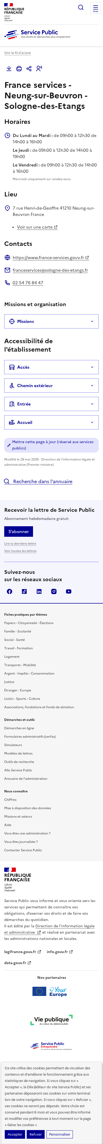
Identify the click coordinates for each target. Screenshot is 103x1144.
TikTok (24, 591)
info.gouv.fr (57, 952)
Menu (95, 11)
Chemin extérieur (35, 385)
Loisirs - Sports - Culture (22, 698)
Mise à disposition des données (27, 808)
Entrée (24, 404)
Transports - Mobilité (20, 665)
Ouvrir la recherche (81, 7)
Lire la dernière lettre (20, 543)
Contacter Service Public (23, 850)
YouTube (68, 591)
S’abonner (18, 531)
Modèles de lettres (18, 753)
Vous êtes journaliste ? (21, 841)
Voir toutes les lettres (20, 551)
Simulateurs (13, 745)
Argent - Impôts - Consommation (29, 673)
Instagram (54, 591)
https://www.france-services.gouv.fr (48, 257)
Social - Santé (14, 639)
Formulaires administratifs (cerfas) (30, 736)
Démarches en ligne (19, 728)
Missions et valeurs (18, 816)
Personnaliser (59, 1134)
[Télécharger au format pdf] (9, 68)
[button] (39, 68)
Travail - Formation (18, 648)
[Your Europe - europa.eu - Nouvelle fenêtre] (51, 991)
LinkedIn (39, 591)
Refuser (36, 1134)
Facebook (9, 591)
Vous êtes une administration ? (27, 833)
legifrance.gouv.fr (20, 952)
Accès (23, 367)
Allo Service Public (18, 770)
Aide (7, 825)
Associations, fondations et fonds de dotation (39, 707)
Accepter (15, 1134)
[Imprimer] (19, 68)
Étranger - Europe (17, 690)
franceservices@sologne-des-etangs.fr (50, 270)
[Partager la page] (29, 68)
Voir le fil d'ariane (17, 52)
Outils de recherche (19, 762)
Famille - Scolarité (17, 631)
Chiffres (10, 799)
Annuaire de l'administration (25, 778)
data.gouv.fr (15, 963)
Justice (9, 682)
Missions (25, 321)
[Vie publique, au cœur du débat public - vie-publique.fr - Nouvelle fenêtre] (51, 1020)
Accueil (24, 422)
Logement (12, 656)
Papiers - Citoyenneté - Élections (28, 623)
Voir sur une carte (35, 227)
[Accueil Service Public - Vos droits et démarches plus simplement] (38, 40)
